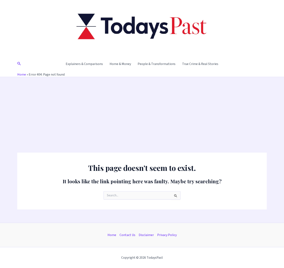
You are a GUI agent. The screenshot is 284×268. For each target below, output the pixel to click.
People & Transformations (156, 64)
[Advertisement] (142, 108)
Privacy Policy (167, 235)
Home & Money (120, 64)
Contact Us (127, 235)
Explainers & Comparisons (84, 64)
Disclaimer (146, 235)
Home (21, 74)
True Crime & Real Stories (200, 64)
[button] (19, 64)
